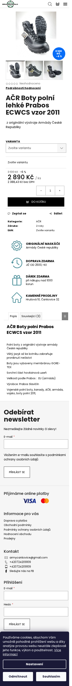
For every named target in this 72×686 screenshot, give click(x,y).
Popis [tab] (13, 316)
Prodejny (9, 538)
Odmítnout (18, 676)
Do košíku (38, 202)
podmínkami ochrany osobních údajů (35, 457)
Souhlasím (51, 676)
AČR (38, 221)
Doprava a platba (15, 521)
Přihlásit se (17, 472)
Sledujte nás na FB (22, 571)
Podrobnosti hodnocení (23, 88)
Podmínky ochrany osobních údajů (27, 530)
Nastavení (34, 664)
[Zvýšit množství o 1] (59, 190)
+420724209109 (20, 562)
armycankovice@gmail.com (29, 557)
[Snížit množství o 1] (41, 190)
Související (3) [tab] (31, 316)
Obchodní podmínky (17, 525)
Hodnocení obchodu (17, 534)
